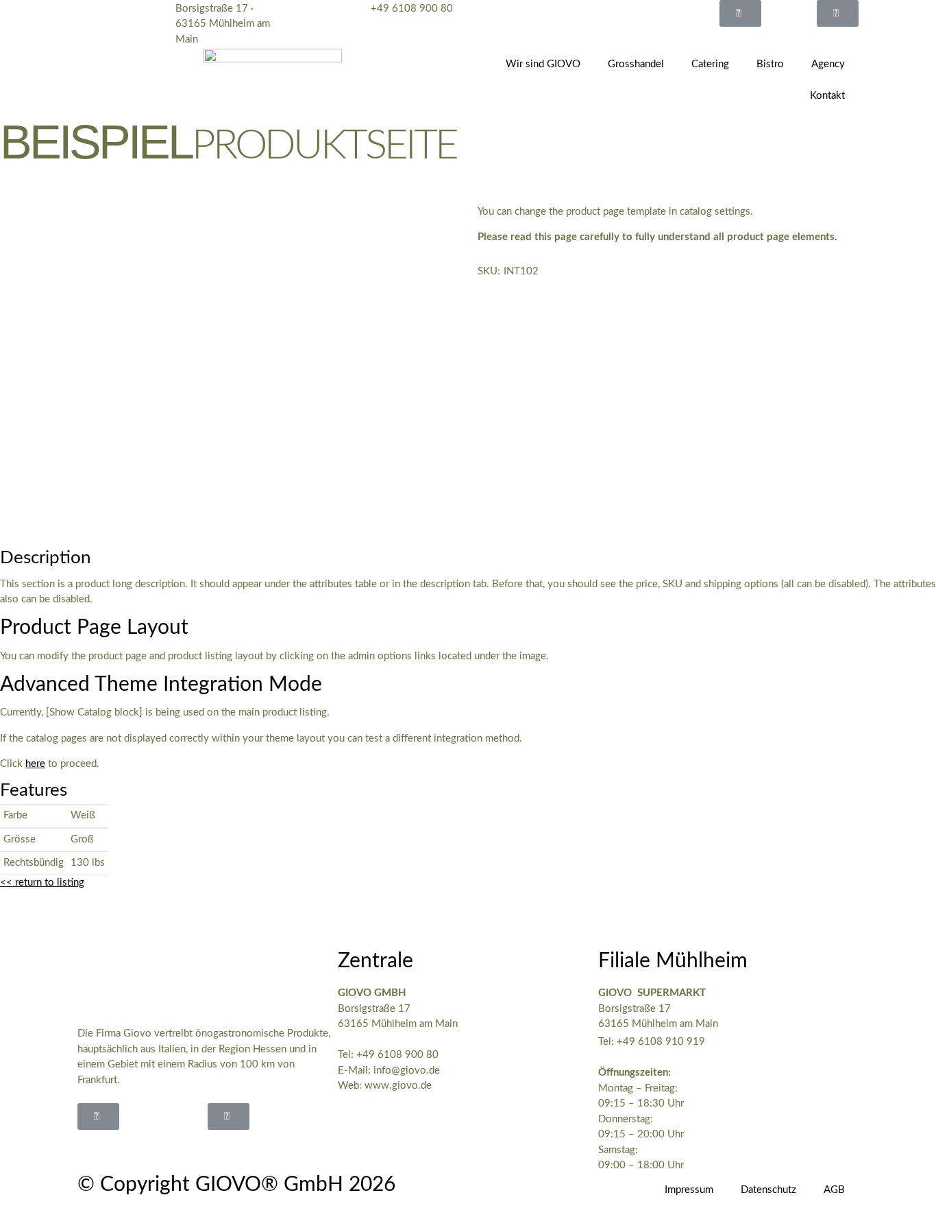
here (35, 764)
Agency (828, 64)
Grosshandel (636, 64)
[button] (740, 13)
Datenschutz (768, 1190)
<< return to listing (42, 882)
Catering (710, 64)
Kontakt (827, 96)
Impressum (689, 1190)
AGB (834, 1190)
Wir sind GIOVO (543, 64)
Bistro (770, 64)
